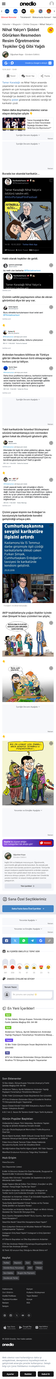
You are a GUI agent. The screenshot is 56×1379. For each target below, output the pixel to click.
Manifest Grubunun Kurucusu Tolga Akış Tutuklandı (25, 1152)
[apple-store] (10, 1327)
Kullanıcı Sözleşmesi (36, 1292)
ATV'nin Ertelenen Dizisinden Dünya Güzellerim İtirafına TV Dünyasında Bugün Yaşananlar (28, 1058)
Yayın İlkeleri (32, 1296)
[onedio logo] (26, 1344)
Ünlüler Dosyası (30, 24)
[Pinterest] (28, 1315)
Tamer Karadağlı (11, 82)
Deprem (17, 1263)
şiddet (14, 99)
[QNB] (32, 11)
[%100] (24, 11)
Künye (29, 1299)
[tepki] (5, 967)
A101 (30, 1268)
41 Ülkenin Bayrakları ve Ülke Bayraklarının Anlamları (25, 1239)
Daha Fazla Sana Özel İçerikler (26, 908)
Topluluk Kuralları (9, 1299)
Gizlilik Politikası (9, 1296)
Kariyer (30, 1289)
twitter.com (6, 290)
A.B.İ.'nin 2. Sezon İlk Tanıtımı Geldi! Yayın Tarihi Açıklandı (27, 1112)
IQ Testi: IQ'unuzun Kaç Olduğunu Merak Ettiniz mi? (25, 1250)
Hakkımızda (7, 1289)
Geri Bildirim (7, 1292)
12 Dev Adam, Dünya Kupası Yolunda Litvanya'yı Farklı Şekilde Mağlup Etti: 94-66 (29, 1020)
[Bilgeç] (49, 11)
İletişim (5, 1306)
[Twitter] (16, 1315)
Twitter (6, 1263)
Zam (28, 1263)
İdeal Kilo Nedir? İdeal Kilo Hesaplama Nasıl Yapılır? (24, 1222)
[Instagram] (4, 1315)
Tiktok (39, 1268)
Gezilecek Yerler (10, 1278)
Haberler (6, 24)
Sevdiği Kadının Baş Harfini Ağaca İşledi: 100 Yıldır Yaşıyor (27, 1148)
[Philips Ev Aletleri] (7, 11)
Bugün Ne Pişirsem (26, 1273)
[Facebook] (10, 1315)
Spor (8, 1015)
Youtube (38, 1263)
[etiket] (50, 30)
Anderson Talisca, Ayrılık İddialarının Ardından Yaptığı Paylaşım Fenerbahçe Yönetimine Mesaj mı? (28, 1033)
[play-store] (26, 1327)
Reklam (5, 1303)
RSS (28, 1303)
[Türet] (40, 11)
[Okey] (15, 11)
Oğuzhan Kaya (24, 54)
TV (7, 1053)
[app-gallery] (42, 1327)
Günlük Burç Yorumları (13, 1268)
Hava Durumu (8, 1162)
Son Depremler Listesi (12, 1167)
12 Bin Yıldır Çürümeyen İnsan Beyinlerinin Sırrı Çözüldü (28, 1046)
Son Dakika (8, 1273)
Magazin (17, 24)
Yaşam (9, 1040)
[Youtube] (22, 1315)
